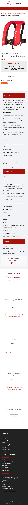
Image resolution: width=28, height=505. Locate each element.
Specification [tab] (8, 172)
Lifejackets (21, 13)
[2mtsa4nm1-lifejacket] (14, 34)
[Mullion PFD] (4, 83)
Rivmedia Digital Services (17, 503)
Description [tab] (7, 96)
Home (2, 13)
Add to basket (11, 76)
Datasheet (13, 263)
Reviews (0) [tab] (7, 241)
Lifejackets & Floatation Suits (13, 13)
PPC (5, 13)
